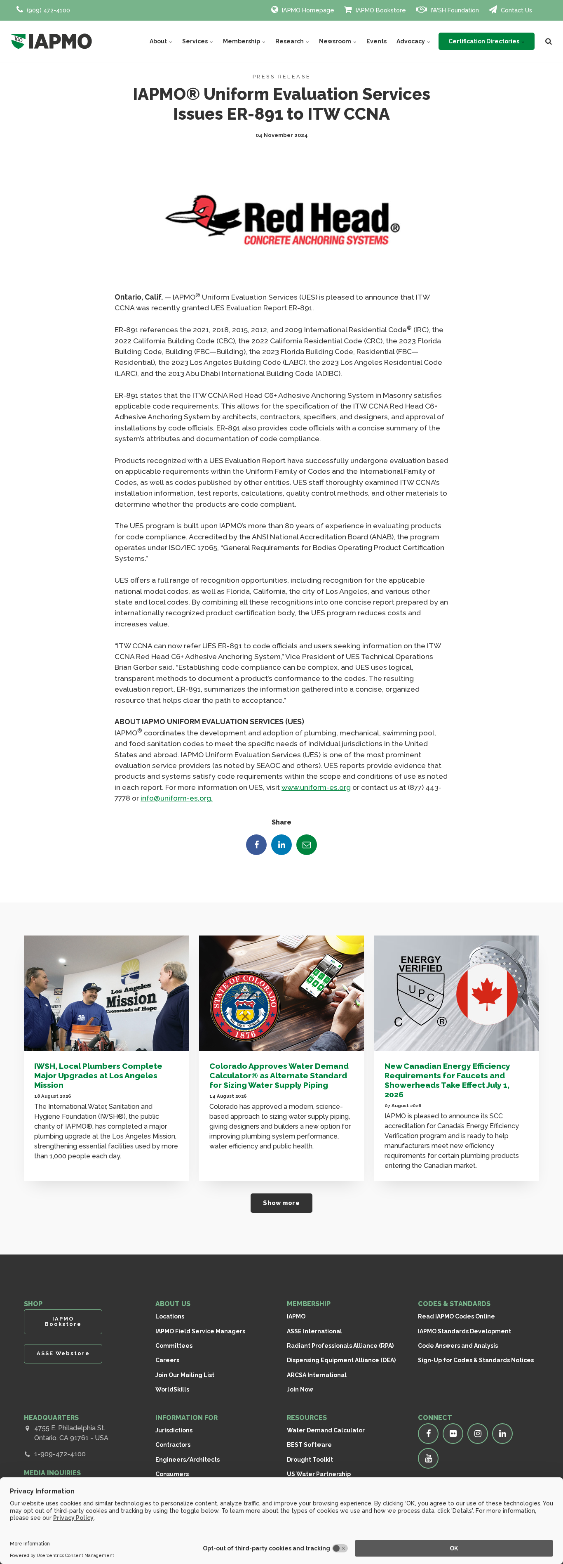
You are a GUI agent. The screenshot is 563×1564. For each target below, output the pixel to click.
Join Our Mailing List (184, 1375)
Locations (169, 1316)
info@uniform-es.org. (177, 798)
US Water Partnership (319, 1474)
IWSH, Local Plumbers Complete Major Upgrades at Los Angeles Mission (98, 1075)
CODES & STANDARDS (454, 1304)
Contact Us (515, 10)
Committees (173, 1345)
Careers (167, 1360)
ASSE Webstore (63, 1353)
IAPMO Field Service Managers (200, 1331)
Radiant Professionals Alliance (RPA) (340, 1345)
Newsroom (335, 41)
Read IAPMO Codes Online (456, 1316)
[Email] (306, 844)
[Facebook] (256, 844)
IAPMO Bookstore (380, 10)
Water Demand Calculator (326, 1430)
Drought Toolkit (310, 1459)
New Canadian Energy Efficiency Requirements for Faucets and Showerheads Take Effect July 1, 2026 (447, 1080)
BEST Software (309, 1444)
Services (195, 41)
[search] (548, 41)
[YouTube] (428, 1458)
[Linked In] (281, 844)
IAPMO (296, 1316)
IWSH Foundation (454, 10)
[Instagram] (477, 1433)
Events (376, 41)
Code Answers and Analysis (458, 1345)
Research (290, 41)
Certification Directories (484, 41)
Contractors (172, 1444)
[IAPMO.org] (51, 41)
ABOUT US (172, 1304)
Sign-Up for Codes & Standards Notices (476, 1360)
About (159, 41)
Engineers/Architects (187, 1459)
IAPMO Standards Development (464, 1331)
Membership (242, 41)
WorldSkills (172, 1389)
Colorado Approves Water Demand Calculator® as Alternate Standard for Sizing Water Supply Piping (279, 1075)
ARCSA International (317, 1375)
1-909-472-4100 (60, 1454)
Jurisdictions (173, 1430)
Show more (281, 1202)
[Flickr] (453, 1433)
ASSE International (314, 1331)
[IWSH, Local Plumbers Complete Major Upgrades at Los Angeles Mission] (106, 993)
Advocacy (411, 41)
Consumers (172, 1474)
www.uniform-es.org (316, 787)
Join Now (300, 1389)
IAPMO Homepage (307, 10)
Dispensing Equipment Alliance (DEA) (341, 1360)
